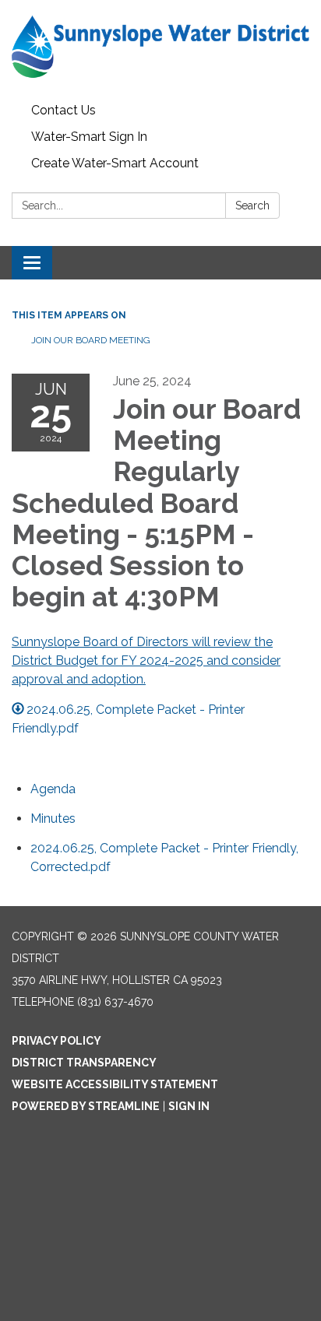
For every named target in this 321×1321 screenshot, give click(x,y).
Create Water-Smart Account (115, 163)
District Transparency (84, 1062)
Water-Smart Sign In (89, 136)
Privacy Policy (56, 1041)
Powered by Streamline (86, 1106)
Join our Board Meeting (90, 340)
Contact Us (63, 110)
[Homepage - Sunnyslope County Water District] (160, 49)
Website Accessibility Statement (115, 1084)
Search (252, 205)
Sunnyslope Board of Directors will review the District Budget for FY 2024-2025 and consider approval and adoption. (146, 660)
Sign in (189, 1106)
